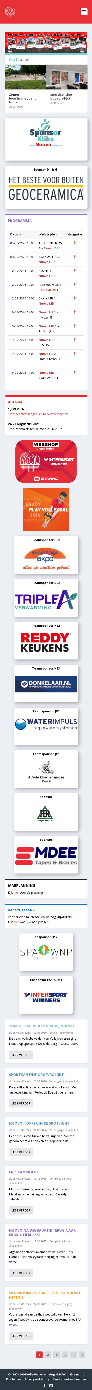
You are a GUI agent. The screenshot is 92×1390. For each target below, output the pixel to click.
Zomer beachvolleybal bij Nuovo (24, 98)
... (65, 1355)
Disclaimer (13, 1379)
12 (73, 1355)
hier (16, 892)
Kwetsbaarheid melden (69, 1379)
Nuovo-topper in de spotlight (39, 1123)
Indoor (68, 1178)
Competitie (56, 1178)
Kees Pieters (23, 1032)
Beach (53, 1032)
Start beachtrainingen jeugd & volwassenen (38, 414)
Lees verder (21, 1055)
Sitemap (76, 1374)
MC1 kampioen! (23, 1172)
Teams (53, 1304)
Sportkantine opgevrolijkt (61, 96)
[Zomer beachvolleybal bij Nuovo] (25, 77)
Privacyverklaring (37, 1379)
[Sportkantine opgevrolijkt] (67, 77)
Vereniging (55, 1081)
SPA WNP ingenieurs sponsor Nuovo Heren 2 (44, 1295)
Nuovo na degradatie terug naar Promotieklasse (42, 1232)
